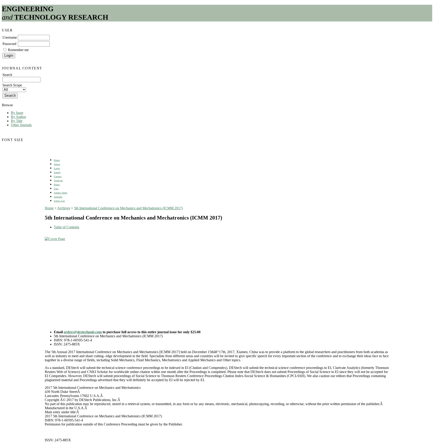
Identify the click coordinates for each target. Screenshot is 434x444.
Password (9, 44)
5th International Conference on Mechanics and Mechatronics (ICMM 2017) (128, 208)
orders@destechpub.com (83, 332)
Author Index (60, 192)
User (56, 188)
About (57, 164)
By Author (18, 117)
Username (9, 37)
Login (57, 168)
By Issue (17, 113)
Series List (59, 201)
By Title (16, 121)
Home (57, 160)
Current (57, 176)
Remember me (18, 50)
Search (57, 172)
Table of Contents (66, 227)
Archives (58, 180)
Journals (58, 197)
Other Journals (21, 125)
